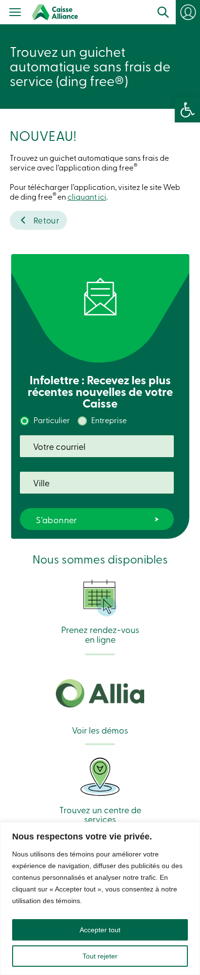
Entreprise (109, 419)
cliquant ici (86, 196)
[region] (100, 898)
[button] (187, 109)
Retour (46, 219)
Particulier (51, 419)
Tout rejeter (100, 956)
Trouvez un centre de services (100, 814)
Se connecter (192, 15)
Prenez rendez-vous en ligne (100, 633)
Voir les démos (100, 729)
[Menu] (15, 13)
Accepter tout (100, 930)
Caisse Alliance (55, 12)
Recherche (163, 12)
